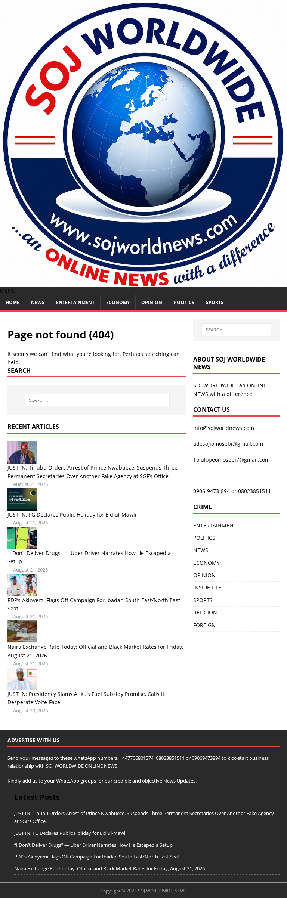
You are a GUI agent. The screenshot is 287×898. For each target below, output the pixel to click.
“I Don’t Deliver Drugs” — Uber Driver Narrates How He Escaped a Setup (93, 845)
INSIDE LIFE (207, 587)
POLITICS (184, 302)
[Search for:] (97, 400)
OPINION (151, 302)
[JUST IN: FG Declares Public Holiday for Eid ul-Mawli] (22, 506)
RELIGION (205, 612)
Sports (214, 302)
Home (12, 302)
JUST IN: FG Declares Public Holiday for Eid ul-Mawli (71, 514)
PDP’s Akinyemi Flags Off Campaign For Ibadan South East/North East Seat (96, 856)
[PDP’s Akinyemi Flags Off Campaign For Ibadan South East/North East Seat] (22, 591)
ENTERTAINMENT (75, 302)
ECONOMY (118, 302)
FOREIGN (204, 625)
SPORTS (203, 600)
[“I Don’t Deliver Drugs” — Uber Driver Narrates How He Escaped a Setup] (22, 544)
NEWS (37, 302)
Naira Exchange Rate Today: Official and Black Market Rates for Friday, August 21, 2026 (109, 868)
